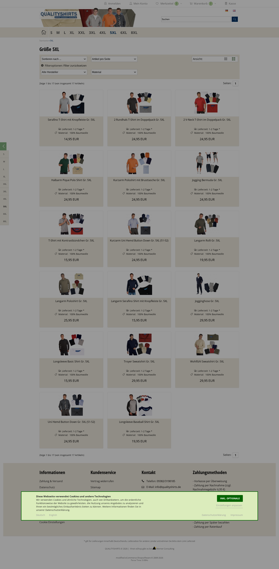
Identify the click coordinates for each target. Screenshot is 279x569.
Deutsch (40, 515)
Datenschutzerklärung (214, 515)
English (53, 515)
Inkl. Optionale (230, 498)
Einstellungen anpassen (229, 505)
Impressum (237, 515)
